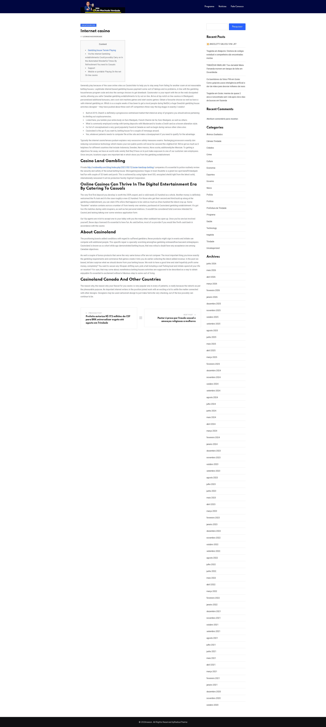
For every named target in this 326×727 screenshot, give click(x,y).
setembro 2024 (213, 390)
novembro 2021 (214, 618)
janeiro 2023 (212, 524)
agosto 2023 (212, 477)
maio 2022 (211, 578)
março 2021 (212, 671)
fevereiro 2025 (213, 364)
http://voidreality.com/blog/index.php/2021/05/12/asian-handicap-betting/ (120, 167)
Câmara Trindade (214, 141)
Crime (209, 154)
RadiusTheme (180, 722)
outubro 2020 (212, 705)
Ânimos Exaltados (215, 134)
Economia (211, 168)
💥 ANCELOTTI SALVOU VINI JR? (221, 44)
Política (210, 201)
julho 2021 (211, 645)
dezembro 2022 (214, 531)
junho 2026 (211, 263)
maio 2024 (211, 417)
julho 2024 (211, 404)
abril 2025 (211, 350)
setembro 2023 (213, 471)
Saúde (209, 221)
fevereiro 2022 (213, 598)
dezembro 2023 (214, 451)
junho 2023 (211, 491)
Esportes (211, 174)
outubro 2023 (212, 464)
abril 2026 (211, 277)
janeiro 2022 (212, 604)
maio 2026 (211, 270)
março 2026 (212, 284)
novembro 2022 (214, 538)
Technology (212, 228)
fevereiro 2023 (213, 517)
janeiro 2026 (212, 297)
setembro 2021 (213, 631)
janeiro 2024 (212, 444)
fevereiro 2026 (213, 290)
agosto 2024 (212, 397)
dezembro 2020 (214, 691)
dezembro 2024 (214, 370)
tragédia (210, 235)
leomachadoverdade (92, 37)
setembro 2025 (213, 324)
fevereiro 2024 (213, 437)
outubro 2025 (212, 317)
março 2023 (212, 511)
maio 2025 (211, 344)
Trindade (210, 241)
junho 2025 (211, 337)
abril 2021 (211, 665)
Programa (209, 7)
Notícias (222, 7)
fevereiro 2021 (213, 678)
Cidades (210, 148)
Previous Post (95, 313)
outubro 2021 (212, 625)
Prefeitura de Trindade (216, 208)
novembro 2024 (214, 377)
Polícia (210, 195)
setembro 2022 (213, 551)
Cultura (210, 161)
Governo (210, 181)
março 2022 (212, 591)
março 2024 (212, 431)
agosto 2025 (212, 330)
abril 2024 (211, 424)
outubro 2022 (212, 544)
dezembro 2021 (214, 611)
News (209, 188)
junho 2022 (211, 571)
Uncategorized (213, 248)
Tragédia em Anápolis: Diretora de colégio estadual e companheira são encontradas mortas (225, 54)
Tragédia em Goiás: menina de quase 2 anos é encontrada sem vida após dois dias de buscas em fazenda (226, 97)
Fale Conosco (237, 7)
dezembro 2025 (214, 303)
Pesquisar (237, 27)
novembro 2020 (214, 698)
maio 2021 (211, 658)
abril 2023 (211, 504)
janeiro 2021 (212, 685)
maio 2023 (211, 497)
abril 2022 (211, 584)
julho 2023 (211, 484)
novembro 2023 (214, 457)
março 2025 (212, 357)
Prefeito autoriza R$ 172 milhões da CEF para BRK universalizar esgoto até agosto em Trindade (108, 319)
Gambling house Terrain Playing (102, 50)
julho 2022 (211, 564)
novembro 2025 (214, 310)
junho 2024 (211, 411)
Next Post (188, 315)
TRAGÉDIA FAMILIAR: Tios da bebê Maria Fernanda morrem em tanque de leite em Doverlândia (225, 68)
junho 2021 (211, 651)
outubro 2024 (212, 384)
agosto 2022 (212, 558)
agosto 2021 (212, 638)
